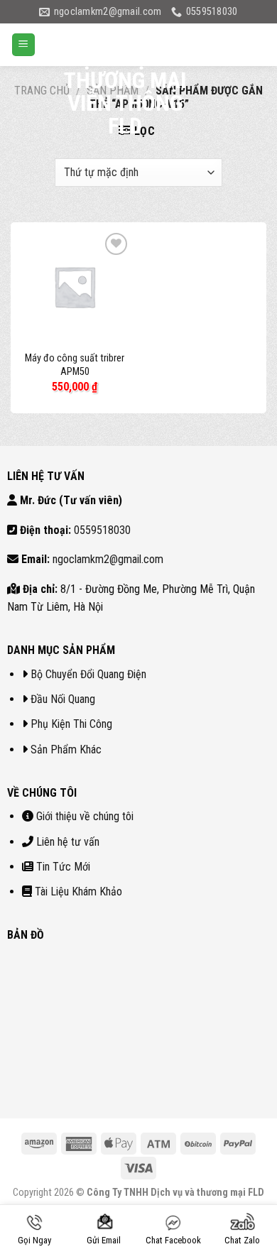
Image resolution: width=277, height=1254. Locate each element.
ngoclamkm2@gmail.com (108, 559)
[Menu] (23, 45)
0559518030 (102, 530)
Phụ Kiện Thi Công (71, 724)
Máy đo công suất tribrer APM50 (74, 365)
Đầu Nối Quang (63, 699)
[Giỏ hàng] (253, 44)
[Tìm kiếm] (218, 44)
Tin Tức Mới (63, 866)
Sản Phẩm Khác (66, 749)
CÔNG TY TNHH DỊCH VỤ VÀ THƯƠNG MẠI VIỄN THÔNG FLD (125, 80)
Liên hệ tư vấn (67, 842)
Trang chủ (42, 90)
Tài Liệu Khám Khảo (78, 891)
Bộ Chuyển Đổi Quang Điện (88, 674)
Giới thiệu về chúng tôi (85, 816)
